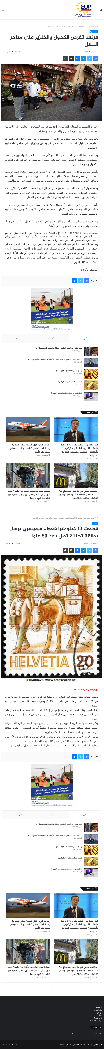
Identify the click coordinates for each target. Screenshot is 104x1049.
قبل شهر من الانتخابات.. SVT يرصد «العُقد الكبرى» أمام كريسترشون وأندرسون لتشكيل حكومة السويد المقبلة (79, 450)
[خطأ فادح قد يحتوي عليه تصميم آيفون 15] (91, 396)
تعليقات (19, 338)
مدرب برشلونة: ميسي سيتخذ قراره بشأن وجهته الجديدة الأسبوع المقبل (55, 359)
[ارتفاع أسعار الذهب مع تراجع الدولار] (91, 374)
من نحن (99, 1013)
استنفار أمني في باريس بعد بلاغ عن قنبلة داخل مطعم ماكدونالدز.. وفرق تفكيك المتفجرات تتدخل (78, 494)
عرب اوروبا (85, 26)
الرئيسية (93, 26)
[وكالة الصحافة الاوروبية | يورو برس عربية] (84, 9)
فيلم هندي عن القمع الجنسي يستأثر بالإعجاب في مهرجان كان (58, 348)
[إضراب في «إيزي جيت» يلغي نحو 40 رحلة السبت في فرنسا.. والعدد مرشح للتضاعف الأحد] (28, 429)
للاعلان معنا (98, 1018)
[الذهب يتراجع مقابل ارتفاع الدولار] (91, 385)
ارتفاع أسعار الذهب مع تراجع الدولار (69, 370)
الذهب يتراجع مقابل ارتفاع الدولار (69, 381)
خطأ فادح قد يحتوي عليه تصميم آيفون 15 (66, 393)
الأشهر (85, 338)
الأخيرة (52, 338)
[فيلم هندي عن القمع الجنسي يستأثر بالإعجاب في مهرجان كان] (91, 351)
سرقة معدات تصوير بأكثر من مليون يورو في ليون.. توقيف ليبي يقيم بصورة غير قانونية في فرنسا (29, 494)
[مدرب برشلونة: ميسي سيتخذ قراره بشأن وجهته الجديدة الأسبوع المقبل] (91, 362)
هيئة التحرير (98, 1010)
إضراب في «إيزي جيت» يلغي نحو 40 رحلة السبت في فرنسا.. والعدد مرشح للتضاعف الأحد (30, 448)
